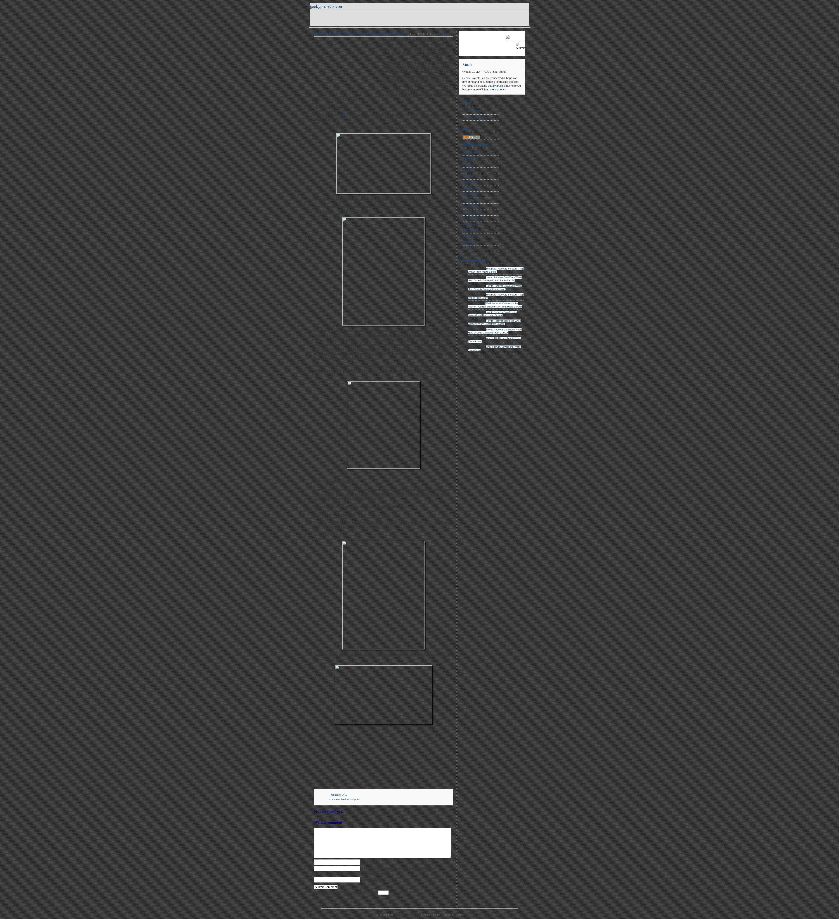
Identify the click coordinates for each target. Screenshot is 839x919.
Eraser (344, 115)
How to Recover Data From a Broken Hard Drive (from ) (492, 313)
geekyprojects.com (326, 6)
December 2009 (472, 218)
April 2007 (469, 248)
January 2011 (471, 194)
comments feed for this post (344, 799)
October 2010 (471, 206)
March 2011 (470, 182)
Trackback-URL (338, 794)
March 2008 (470, 236)
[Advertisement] (348, 66)
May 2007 (468, 242)
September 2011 (472, 152)
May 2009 (468, 230)
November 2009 (472, 224)
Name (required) (370, 862)
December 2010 (472, 200)
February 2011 (471, 188)
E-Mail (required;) (398, 868)
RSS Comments (477, 117)
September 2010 (472, 212)
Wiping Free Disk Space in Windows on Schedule (359, 33)
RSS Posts (474, 111)
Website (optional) (371, 879)
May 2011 (468, 170)
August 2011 (470, 158)
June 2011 (469, 164)
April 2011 (469, 176)
